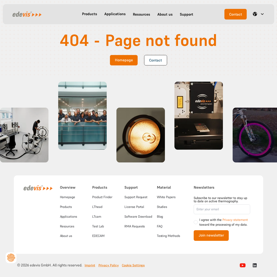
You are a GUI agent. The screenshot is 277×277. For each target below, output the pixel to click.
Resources (67, 226)
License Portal (134, 207)
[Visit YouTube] (243, 265)
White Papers (166, 197)
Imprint (90, 265)
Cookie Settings (133, 265)
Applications (68, 216)
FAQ (160, 226)
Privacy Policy (108, 265)
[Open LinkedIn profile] (255, 265)
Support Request (135, 197)
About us (66, 236)
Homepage (124, 60)
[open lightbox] (24, 135)
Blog (160, 216)
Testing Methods (168, 236)
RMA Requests (134, 226)
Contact (235, 14)
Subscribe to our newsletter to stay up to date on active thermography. (220, 199)
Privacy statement (235, 220)
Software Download (138, 216)
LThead (97, 207)
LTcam (96, 216)
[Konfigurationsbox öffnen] (11, 257)
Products (66, 207)
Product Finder (102, 197)
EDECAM (98, 236)
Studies (162, 207)
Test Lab (98, 226)
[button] (89, 14)
